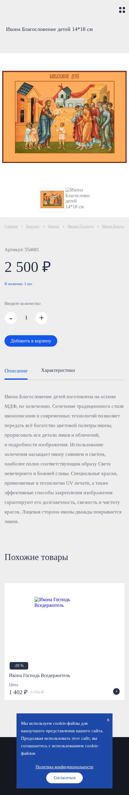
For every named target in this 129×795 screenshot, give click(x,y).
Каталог (33, 226)
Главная (11, 226)
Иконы (53, 226)
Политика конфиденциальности (64, 767)
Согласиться (64, 777)
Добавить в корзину (30, 340)
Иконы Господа (81, 226)
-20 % (19, 665)
